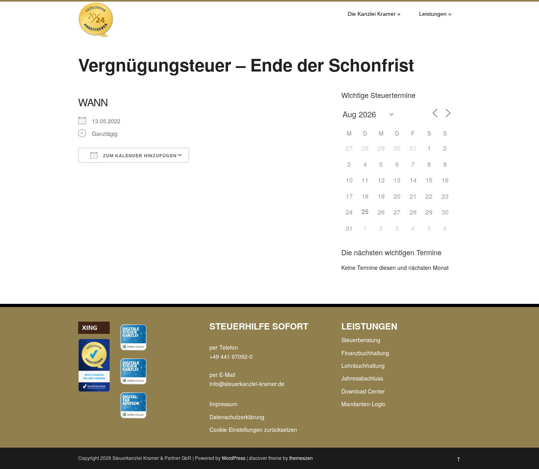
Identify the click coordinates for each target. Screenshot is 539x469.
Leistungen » (435, 14)
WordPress (233, 457)
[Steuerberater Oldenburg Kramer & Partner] (96, 35)
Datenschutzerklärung (237, 417)
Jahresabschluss (362, 378)
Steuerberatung (360, 340)
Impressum (224, 404)
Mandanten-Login (363, 404)
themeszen (301, 457)
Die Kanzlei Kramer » (374, 14)
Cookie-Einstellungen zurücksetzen (253, 429)
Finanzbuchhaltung (365, 353)
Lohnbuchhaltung (363, 365)
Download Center (363, 391)
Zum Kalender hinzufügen (139, 155)
